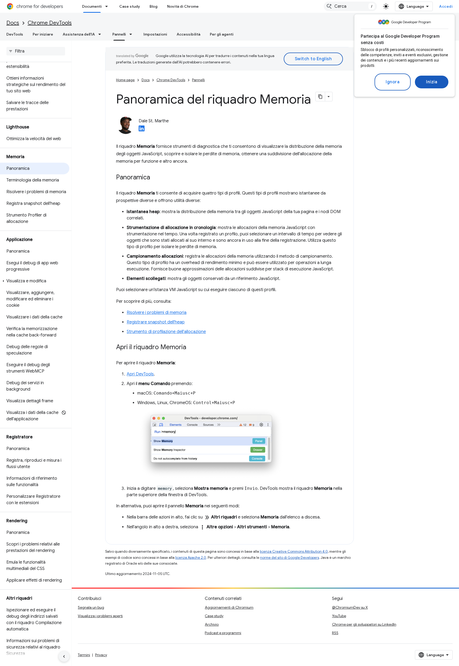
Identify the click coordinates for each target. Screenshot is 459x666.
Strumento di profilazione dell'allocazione (166, 331)
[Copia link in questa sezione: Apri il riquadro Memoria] (191, 347)
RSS (335, 632)
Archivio (212, 624)
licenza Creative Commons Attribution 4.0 (294, 551)
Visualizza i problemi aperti (100, 615)
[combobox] (350, 6)
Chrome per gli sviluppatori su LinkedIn (364, 624)
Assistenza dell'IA (79, 34)
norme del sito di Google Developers (289, 557)
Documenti (92, 6)
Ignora (393, 82)
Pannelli (119, 34)
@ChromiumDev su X (350, 607)
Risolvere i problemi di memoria (156, 312)
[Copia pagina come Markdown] (320, 96)
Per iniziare (43, 34)
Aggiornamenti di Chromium (229, 607)
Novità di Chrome (183, 6)
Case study (129, 6)
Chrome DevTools (50, 23)
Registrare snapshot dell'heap (156, 322)
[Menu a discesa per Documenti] (108, 6)
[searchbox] (35, 51)
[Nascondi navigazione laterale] (64, 656)
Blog (154, 6)
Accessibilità (188, 34)
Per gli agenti (221, 34)
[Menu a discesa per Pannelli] (132, 34)
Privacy (101, 655)
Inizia (431, 82)
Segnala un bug (91, 607)
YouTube (339, 615)
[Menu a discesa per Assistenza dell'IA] (101, 34)
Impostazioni (155, 34)
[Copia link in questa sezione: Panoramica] (155, 178)
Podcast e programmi (223, 632)
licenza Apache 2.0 (190, 557)
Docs (12, 23)
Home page (125, 80)
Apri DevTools (140, 374)
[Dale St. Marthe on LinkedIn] (141, 130)
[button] (34, 281)
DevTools (14, 34)
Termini (84, 655)
